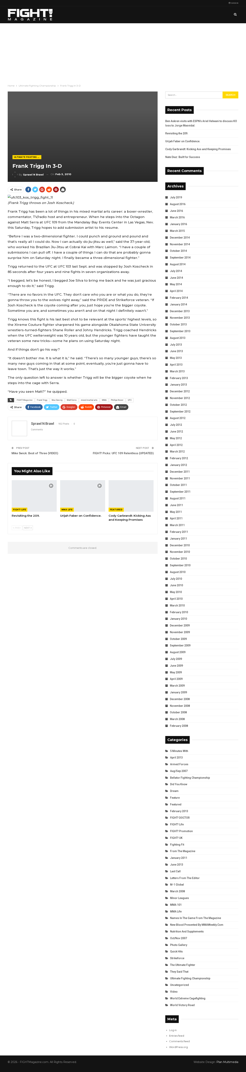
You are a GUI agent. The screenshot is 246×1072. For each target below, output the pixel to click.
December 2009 (180, 625)
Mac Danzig (57, 400)
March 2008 (177, 719)
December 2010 (180, 545)
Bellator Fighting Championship (190, 777)
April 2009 (176, 678)
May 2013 (176, 357)
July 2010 (176, 578)
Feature (175, 797)
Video (174, 991)
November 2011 (180, 478)
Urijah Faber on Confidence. (182, 141)
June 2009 (176, 665)
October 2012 (178, 404)
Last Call (175, 871)
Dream (174, 791)
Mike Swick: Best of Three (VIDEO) (35, 453)
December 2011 (180, 471)
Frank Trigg (42, 400)
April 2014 (176, 291)
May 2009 (176, 672)
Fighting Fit (177, 844)
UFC (130, 400)
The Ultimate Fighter (182, 964)
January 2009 (178, 692)
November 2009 (180, 632)
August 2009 (177, 652)
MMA (104, 400)
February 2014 (179, 297)
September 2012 (180, 411)
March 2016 (177, 217)
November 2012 (180, 398)
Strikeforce (177, 958)
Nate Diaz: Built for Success (182, 157)
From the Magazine (182, 851)
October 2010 (178, 558)
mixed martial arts (89, 400)
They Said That (179, 971)
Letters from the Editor (185, 878)
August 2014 (177, 264)
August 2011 (177, 498)
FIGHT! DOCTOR (180, 817)
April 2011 (176, 518)
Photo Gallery (178, 944)
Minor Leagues (179, 898)
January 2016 (178, 224)
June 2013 (176, 351)
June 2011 (176, 505)
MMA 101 (176, 904)
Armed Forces (179, 764)
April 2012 (176, 445)
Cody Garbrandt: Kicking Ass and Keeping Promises (198, 149)
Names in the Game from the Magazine (195, 918)
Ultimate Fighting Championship (27, 157)
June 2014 (176, 277)
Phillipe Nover (117, 400)
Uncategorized (179, 984)
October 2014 (178, 250)
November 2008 (180, 705)
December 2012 (180, 391)
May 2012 (176, 438)
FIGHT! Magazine (24, 400)
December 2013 (180, 311)
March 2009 (177, 685)
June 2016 (176, 210)
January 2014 (178, 304)
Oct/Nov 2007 (178, 938)
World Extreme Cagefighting (187, 998)
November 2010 (180, 551)
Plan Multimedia (227, 1062)
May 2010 (176, 592)
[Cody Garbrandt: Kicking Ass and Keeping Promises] (131, 496)
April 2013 (176, 364)
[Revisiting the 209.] (34, 496)
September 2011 (180, 491)
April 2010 (176, 598)
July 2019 (176, 197)
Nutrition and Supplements (187, 931)
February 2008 (179, 725)
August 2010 (177, 572)
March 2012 (177, 451)
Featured (116, 509)
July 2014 (176, 271)
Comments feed (179, 1041)
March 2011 (177, 525)
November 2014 (180, 244)
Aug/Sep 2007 (179, 771)
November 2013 (180, 317)
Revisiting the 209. (176, 133)
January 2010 (178, 618)
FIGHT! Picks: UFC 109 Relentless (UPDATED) (123, 453)
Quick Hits (176, 951)
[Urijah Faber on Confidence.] (82, 496)
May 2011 (176, 511)
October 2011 (178, 485)
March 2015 (177, 230)
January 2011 (178, 538)
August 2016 (177, 204)
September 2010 (180, 565)
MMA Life (67, 509)
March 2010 (177, 605)
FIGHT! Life (19, 509)
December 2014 (180, 237)
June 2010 (176, 585)
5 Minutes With (179, 751)
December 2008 (180, 699)
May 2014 (176, 284)
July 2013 (176, 344)
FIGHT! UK (176, 837)
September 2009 (180, 645)
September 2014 (180, 257)
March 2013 (177, 371)
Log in (173, 1030)
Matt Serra (71, 400)
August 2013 (177, 337)
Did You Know (178, 784)
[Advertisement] (123, 52)
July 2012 (176, 424)
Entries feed (176, 1035)
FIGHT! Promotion (181, 831)
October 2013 (178, 324)
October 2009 (178, 638)
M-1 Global (177, 884)
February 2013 (179, 378)
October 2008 (178, 712)
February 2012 (179, 458)
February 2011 (179, 531)
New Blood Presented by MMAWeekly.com (196, 924)
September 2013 (180, 331)
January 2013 (178, 384)
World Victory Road (182, 1005)
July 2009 (176, 658)
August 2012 (177, 418)
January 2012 (178, 465)
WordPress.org (178, 1047)
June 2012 (176, 431)
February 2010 (179, 612)
